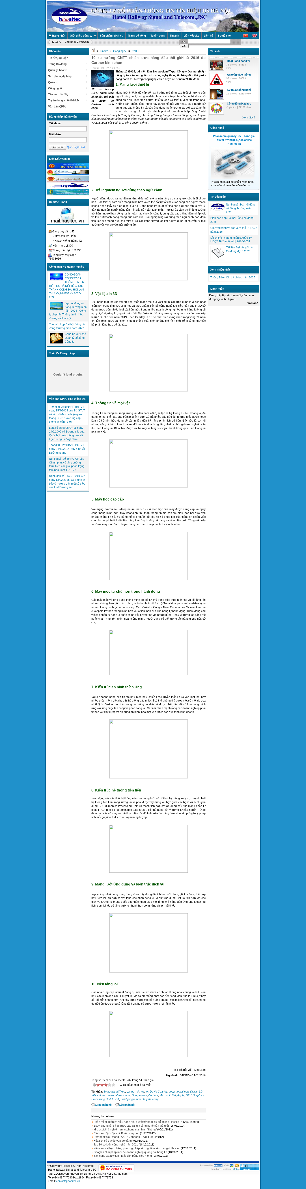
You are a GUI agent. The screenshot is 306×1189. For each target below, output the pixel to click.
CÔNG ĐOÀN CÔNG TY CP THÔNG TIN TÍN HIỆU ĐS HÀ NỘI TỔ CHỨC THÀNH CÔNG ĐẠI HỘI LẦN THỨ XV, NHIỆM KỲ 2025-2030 (66, 286)
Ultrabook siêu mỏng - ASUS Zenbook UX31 (120, 1137)
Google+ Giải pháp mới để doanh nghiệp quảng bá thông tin (130, 1152)
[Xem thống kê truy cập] (249, 1170)
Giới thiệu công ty (81, 35)
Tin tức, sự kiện (58, 58)
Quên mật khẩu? (76, 147)
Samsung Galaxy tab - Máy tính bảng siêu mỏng (123, 1155)
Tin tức (104, 51)
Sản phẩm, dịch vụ (111, 35)
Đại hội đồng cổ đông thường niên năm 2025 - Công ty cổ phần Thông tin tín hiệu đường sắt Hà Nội (68, 311)
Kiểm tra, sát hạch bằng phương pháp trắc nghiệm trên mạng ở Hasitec (137, 1148)
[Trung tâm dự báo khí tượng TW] (68, 194)
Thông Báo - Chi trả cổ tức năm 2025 (232, 277)
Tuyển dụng (158, 35)
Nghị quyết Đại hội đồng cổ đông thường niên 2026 (241, 208)
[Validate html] (231, 1165)
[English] (254, 35)
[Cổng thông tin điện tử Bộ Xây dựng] (68, 174)
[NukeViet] (218, 1165)
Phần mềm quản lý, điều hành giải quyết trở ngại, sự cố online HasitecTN (138, 1121)
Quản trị (53, 82)
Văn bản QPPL (57, 106)
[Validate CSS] (237, 1165)
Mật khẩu (55, 134)
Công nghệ (55, 88)
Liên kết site (191, 35)
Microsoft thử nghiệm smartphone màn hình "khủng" (125, 1129)
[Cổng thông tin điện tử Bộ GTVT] (68, 181)
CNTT (135, 51)
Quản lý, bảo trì (57, 70)
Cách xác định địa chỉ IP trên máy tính (116, 1133)
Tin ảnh (174, 35)
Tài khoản (55, 123)
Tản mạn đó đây (58, 94)
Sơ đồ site (224, 35)
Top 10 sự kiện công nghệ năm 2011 (116, 1144)
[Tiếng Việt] (245, 35)
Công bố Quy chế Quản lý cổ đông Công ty (75, 337)
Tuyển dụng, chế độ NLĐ (63, 100)
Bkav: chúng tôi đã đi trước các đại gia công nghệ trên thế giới (131, 1125)
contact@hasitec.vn (68, 1181)
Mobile (236, 1169)
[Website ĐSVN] (68, 187)
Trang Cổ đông (57, 64)
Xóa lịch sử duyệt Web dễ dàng (113, 1140)
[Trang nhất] (93, 51)
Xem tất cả (248, 117)
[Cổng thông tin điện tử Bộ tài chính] (68, 168)
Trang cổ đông (137, 35)
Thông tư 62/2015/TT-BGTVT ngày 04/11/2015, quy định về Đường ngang (67, 449)
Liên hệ (208, 35)
